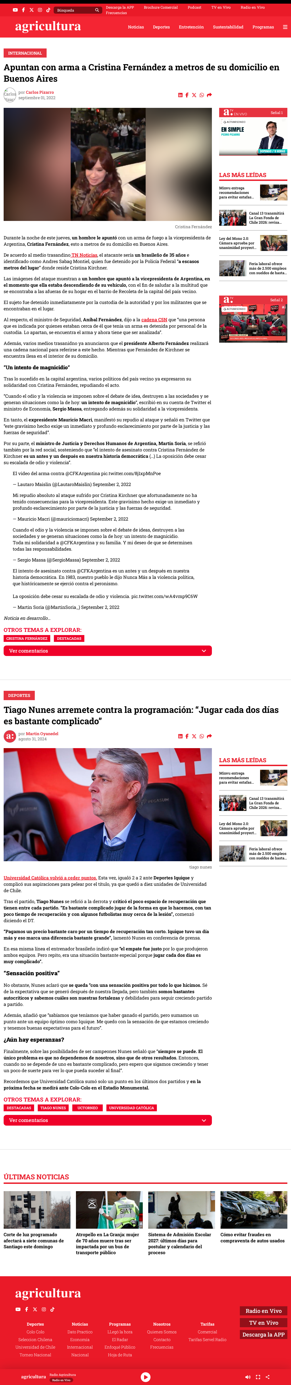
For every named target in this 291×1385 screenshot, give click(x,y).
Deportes (161, 27)
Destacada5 (69, 638)
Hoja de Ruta (120, 1354)
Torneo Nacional (35, 1354)
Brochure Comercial (161, 7)
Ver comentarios (28, 650)
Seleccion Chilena (35, 1339)
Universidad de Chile (35, 1347)
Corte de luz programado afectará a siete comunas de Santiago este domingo (34, 1240)
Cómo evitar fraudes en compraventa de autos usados (253, 1237)
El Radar (120, 1339)
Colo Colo (35, 1331)
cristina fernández (27, 638)
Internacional (25, 53)
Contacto (162, 1339)
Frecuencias (116, 13)
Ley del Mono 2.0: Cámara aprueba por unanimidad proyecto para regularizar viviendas (237, 243)
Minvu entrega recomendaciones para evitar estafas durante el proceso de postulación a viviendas (237, 192)
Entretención (191, 27)
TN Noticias (83, 255)
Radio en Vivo (253, 7)
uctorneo (88, 1107)
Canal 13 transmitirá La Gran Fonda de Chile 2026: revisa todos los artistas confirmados (266, 218)
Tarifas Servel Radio (207, 1339)
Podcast (194, 7)
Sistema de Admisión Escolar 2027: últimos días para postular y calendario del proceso (179, 1243)
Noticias (136, 27)
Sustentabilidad (228, 27)
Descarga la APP (120, 7)
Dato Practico (80, 1331)
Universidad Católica (131, 1107)
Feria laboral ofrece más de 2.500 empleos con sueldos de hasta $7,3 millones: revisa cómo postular (267, 268)
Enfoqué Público (120, 1347)
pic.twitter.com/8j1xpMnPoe (131, 473)
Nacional (80, 1354)
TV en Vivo (221, 7)
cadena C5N (154, 319)
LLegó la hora (120, 1331)
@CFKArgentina (82, 473)
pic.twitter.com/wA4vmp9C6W (164, 596)
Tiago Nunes (53, 1107)
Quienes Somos (162, 1331)
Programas (263, 27)
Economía (80, 1339)
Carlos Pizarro (40, 92)
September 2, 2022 (112, 484)
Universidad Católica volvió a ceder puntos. (50, 878)
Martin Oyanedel (42, 733)
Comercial (207, 1331)
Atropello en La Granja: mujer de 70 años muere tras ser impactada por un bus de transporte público (107, 1243)
